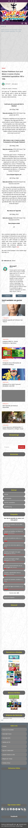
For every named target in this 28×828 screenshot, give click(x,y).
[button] (22, 23)
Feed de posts (7, 498)
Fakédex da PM (6, 742)
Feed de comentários (9, 502)
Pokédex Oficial (6, 763)
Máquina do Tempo (7, 758)
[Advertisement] (14, 48)
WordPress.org (8, 506)
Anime (3, 68)
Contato (4, 746)
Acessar (6, 494)
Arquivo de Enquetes (9, 597)
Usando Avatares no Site (8, 754)
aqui (18, 247)
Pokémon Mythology (6, 824)
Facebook (14, 816)
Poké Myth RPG (6, 738)
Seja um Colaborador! (7, 750)
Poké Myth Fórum (6, 734)
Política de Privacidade (8, 729)
